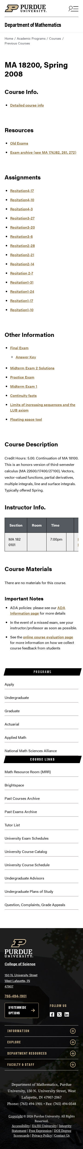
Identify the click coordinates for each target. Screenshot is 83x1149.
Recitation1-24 (22, 291)
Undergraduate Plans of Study (29, 891)
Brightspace (14, 785)
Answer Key (26, 357)
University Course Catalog (26, 851)
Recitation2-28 (22, 245)
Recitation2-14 (22, 264)
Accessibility (21, 1126)
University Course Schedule (27, 864)
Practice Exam (22, 377)
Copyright (16, 1116)
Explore (14, 1042)
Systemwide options (17, 1010)
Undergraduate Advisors (24, 878)
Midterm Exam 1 (23, 386)
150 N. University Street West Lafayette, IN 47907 (21, 980)
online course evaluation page (48, 637)
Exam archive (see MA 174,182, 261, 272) (43, 152)
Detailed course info (27, 105)
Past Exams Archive (21, 811)
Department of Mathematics (33, 24)
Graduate (12, 710)
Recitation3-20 (22, 227)
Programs (42, 672)
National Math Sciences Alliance (31, 750)
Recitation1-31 (21, 282)
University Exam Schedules (27, 838)
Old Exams (19, 143)
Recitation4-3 (21, 209)
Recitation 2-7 (21, 273)
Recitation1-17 (21, 300)
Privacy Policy (42, 1135)
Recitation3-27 (22, 218)
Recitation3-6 (21, 236)
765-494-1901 (16, 995)
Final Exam (19, 347)
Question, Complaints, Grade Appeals (35, 904)
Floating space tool (26, 419)
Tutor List (12, 824)
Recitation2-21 (22, 254)
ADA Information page (37, 610)
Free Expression (40, 1131)
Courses (55, 38)
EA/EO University (44, 1126)
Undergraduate (17, 697)
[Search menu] (72, 8)
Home (9, 38)
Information (18, 1031)
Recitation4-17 (22, 190)
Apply (9, 684)
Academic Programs (31, 38)
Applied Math (15, 737)
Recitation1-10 (21, 309)
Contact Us (62, 1135)
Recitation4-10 (22, 199)
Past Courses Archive (22, 798)
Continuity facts (23, 395)
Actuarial (12, 724)
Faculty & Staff (21, 1064)
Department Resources (27, 1053)
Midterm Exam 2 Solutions (32, 368)
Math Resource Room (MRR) (28, 771)
